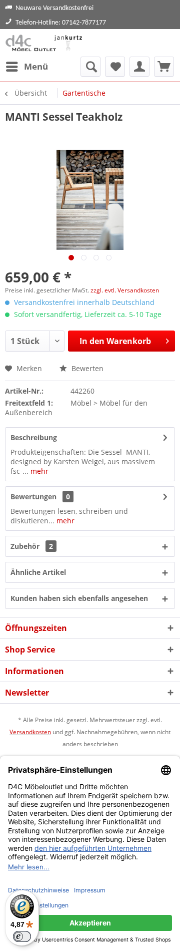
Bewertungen (33, 496)
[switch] (22, 936)
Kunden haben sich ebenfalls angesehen (79, 598)
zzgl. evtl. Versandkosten (124, 290)
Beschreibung (33, 437)
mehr (38, 471)
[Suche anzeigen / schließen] (90, 67)
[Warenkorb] (164, 67)
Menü (36, 66)
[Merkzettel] (115, 67)
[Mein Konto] (140, 67)
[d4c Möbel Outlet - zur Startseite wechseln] (45, 43)
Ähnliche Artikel (38, 572)
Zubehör (31, 546)
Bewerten (87, 368)
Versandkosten (30, 732)
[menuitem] (26, 67)
